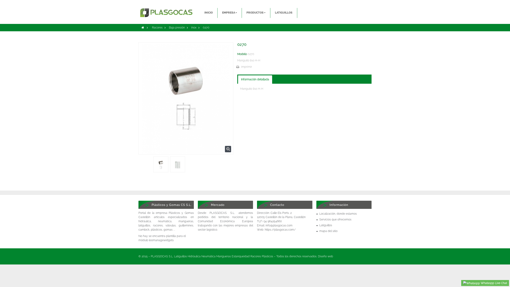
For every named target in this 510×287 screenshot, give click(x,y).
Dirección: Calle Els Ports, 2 (274, 212)
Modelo (242, 54)
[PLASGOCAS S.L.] (166, 11)
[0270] (161, 165)
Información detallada (255, 79)
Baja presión (177, 27)
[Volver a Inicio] (142, 27)
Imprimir (246, 66)
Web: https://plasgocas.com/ (276, 229)
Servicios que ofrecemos (335, 219)
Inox (193, 27)
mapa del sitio (328, 231)
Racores (157, 27)
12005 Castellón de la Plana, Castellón (281, 217)
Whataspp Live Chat (493, 283)
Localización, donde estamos (338, 213)
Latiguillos (325, 225)
